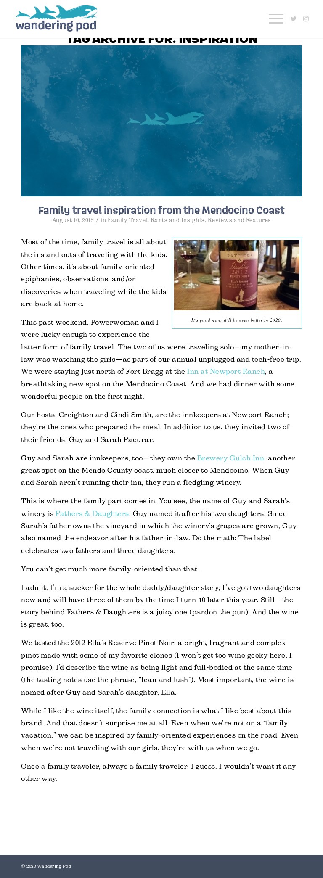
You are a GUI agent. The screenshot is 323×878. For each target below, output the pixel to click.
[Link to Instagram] (306, 19)
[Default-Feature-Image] (161, 120)
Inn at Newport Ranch (226, 372)
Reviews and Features (239, 220)
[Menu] (271, 19)
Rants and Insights (178, 220)
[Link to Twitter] (293, 19)
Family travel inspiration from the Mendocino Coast (161, 210)
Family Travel (128, 220)
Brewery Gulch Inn (231, 458)
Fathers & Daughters (92, 514)
